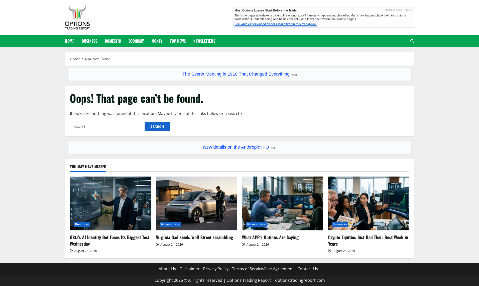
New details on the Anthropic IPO (239, 147)
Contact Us (307, 269)
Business (89, 41)
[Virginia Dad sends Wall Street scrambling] (196, 204)
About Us (167, 269)
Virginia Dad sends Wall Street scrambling (194, 237)
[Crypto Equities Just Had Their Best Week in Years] (368, 204)
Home (69, 41)
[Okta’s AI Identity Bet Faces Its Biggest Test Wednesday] (110, 204)
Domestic (113, 41)
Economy (136, 41)
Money (156, 41)
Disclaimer (190, 269)
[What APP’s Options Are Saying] (282, 204)
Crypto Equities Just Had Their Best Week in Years (368, 240)
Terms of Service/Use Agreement (263, 269)
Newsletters (204, 41)
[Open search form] (412, 41)
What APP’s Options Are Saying (270, 237)
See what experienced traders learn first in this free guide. (276, 24)
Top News (178, 41)
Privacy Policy (216, 269)
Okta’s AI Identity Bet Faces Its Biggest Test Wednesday (109, 240)
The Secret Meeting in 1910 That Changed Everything (239, 74)
